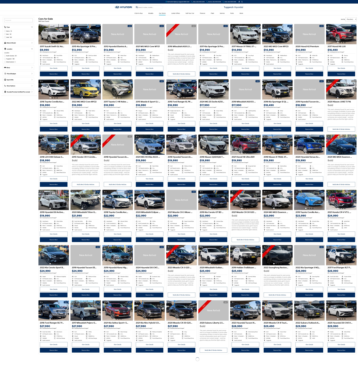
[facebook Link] (239, 2)
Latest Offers (175, 13)
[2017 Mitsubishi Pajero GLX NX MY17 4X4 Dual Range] (85, 310)
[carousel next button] (67, 34)
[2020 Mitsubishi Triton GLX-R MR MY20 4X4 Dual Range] (85, 200)
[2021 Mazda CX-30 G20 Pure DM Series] (245, 200)
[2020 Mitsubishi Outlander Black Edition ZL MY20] (213, 255)
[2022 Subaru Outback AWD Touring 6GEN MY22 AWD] (309, 310)
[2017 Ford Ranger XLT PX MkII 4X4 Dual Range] (341, 255)
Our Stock (162, 13)
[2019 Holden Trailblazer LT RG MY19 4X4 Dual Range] (245, 255)
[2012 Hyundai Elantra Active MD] (117, 34)
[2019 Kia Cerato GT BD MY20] (213, 200)
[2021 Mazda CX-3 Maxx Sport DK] (181, 200)
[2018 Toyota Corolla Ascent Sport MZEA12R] (117, 200)
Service (222, 13)
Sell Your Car (190, 13)
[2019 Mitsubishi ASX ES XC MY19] (245, 89)
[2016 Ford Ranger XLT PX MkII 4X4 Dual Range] (53, 310)
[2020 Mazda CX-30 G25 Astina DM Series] (181, 310)
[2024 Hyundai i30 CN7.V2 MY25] (149, 255)
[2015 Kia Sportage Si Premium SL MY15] (85, 34)
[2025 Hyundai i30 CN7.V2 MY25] (341, 310)
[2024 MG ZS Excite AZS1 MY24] (213, 89)
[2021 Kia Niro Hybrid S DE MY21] (149, 310)
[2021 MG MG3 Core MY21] (149, 34)
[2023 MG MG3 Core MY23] (277, 34)
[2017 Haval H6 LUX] (341, 34)
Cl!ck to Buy (138, 13)
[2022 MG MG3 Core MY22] (85, 89)
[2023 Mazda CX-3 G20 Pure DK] (181, 255)
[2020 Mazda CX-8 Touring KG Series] (277, 310)
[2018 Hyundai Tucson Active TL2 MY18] (117, 145)
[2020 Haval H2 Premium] (309, 34)
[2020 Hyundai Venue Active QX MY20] (309, 145)
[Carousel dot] (50, 42)
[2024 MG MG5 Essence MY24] (341, 145)
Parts (232, 13)
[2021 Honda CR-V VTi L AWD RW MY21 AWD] (341, 200)
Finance (202, 13)
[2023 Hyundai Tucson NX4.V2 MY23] (245, 310)
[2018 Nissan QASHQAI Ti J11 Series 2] (213, 145)
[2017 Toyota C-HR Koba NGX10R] (117, 89)
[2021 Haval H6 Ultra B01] (245, 145)
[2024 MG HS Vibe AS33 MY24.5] (149, 145)
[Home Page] (123, 7)
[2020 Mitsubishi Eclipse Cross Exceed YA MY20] (149, 200)
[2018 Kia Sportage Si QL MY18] (277, 89)
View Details (53, 68)
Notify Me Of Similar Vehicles (181, 74)
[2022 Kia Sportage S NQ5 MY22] (309, 255)
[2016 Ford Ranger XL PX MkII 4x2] (181, 89)
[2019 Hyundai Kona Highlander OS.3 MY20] (117, 255)
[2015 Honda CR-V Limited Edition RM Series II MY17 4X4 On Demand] (85, 145)
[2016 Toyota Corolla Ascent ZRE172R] (53, 89)
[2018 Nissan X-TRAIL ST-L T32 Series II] (277, 145)
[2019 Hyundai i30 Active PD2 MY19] (53, 200)
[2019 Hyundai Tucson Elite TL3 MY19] (85, 255)
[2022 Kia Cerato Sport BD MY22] (53, 255)
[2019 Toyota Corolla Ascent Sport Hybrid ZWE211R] (309, 200)
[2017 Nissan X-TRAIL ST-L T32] (245, 34)
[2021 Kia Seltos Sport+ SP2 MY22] (117, 310)
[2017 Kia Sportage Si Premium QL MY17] (213, 34)
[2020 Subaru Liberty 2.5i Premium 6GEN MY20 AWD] (213, 310)
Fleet (212, 13)
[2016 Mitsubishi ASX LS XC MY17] (181, 34)
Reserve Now (54, 74)
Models (150, 13)
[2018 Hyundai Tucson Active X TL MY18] (181, 145)
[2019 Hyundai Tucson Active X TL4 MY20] (309, 89)
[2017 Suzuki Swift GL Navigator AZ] (53, 34)
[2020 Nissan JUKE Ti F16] (341, 89)
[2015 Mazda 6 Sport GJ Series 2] (149, 89)
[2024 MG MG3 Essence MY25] (277, 200)
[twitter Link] (242, 2)
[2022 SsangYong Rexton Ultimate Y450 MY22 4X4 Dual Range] (277, 255)
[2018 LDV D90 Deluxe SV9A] (53, 145)
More (241, 13)
